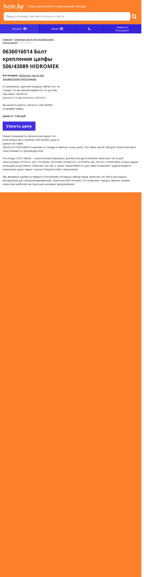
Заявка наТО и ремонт (122, 29)
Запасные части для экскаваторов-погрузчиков (23, 77)
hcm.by (14, 6)
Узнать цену (19, 126)
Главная (7, 39)
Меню (55, 28)
